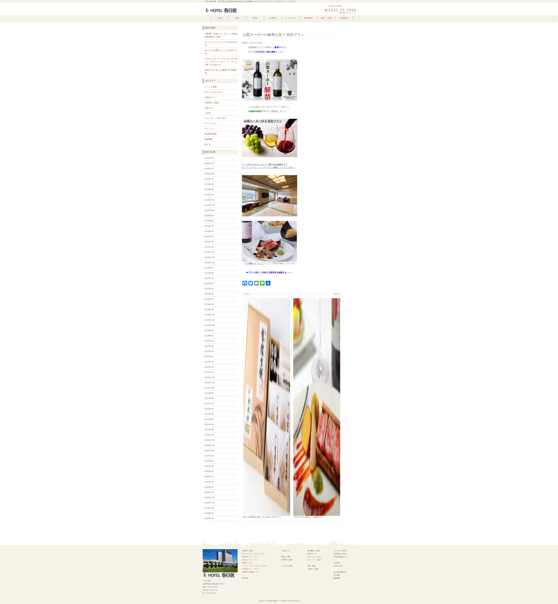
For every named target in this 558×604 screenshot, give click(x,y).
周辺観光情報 (210, 134)
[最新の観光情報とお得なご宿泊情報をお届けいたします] (221, 9)
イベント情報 (210, 87)
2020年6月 (209, 471)
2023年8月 (209, 273)
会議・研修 (311, 566)
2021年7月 (209, 404)
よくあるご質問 (286, 566)
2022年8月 (209, 336)
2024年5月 (209, 236)
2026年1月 (209, 169)
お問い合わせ (338, 566)
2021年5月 (209, 414)
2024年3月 (209, 242)
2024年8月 (209, 221)
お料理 (273, 18)
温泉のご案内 (286, 557)
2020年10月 (209, 451)
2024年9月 (209, 216)
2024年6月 (209, 231)
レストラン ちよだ (314, 557)
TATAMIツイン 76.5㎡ (251, 569)
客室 (255, 18)
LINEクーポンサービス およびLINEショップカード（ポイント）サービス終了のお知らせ (221, 62)
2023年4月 (209, 294)
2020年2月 (209, 487)
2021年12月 (209, 377)
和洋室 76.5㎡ (247, 563)
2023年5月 (209, 289)
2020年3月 (209, 482)
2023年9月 (209, 268)
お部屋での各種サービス (251, 572)
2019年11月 (209, 503)
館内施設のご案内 (313, 550)
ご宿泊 (219, 18)
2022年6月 (209, 346)
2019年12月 (209, 498)
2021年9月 (209, 393)
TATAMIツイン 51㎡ (250, 557)
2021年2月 (209, 430)
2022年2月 (209, 367)
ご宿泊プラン (286, 550)
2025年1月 (209, 195)
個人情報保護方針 (339, 572)
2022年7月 (209, 341)
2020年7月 (209, 466)
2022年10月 (209, 325)
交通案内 (344, 18)
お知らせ (208, 108)
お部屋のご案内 (247, 550)
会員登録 (336, 563)
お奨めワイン (210, 97)
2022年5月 (209, 351)
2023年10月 (209, 263)
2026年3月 (209, 158)
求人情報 (336, 575)
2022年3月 (209, 362)
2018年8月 (209, 518)
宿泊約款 (245, 578)
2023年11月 (209, 257)
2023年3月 (209, 299)
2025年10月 (209, 174)
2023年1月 (209, 310)
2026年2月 (209, 163)
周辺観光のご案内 (339, 554)
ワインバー (209, 129)
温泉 (237, 18)
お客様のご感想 (211, 103)
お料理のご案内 (286, 560)
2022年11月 (209, 320)
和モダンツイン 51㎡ (250, 560)
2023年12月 (209, 252)
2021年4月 (209, 419)
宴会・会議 (326, 18)
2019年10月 (209, 508)
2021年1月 (209, 435)
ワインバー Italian (314, 560)
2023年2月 (209, 304)
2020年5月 (209, 477)
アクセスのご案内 (339, 550)
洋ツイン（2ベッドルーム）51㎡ (253, 554)
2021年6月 (209, 409)
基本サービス (312, 554)
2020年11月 (209, 445)
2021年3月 (209, 424)
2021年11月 (209, 383)
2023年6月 (209, 283)
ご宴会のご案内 (313, 569)
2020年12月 (209, 440)
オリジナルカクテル (213, 92)
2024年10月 (209, 210)
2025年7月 (209, 179)
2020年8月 (209, 461)
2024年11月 (209, 205)
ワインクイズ (210, 123)
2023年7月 (209, 278)
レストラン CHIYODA (215, 118)
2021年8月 (209, 398)
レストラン (290, 18)
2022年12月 (209, 315)
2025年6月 (209, 184)
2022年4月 (209, 357)
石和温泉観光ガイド (340, 557)
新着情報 (208, 139)
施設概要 (336, 578)
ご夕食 (207, 113)
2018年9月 (209, 513)
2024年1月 (209, 247)
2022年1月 (209, 372)
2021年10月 (209, 388)
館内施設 (308, 18)
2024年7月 (209, 226)
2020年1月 (209, 492)
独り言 (207, 144)
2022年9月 (209, 330)
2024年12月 (209, 200)
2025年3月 (209, 189)
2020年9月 (209, 456)
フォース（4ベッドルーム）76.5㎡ (254, 566)
